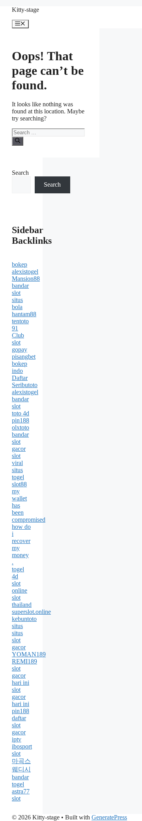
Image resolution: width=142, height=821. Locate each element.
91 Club (18, 332)
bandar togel (20, 781)
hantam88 (24, 314)
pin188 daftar (20, 714)
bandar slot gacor (20, 441)
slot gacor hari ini (20, 675)
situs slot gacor (19, 640)
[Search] (17, 141)
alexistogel (25, 271)
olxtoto (20, 427)
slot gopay (19, 346)
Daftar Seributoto (24, 381)
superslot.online (31, 611)
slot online (19, 587)
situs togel (18, 473)
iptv (16, 739)
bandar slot (20, 289)
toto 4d (20, 413)
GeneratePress (109, 817)
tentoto (20, 321)
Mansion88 (26, 278)
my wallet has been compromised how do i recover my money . (28, 526)
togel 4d (18, 573)
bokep (19, 264)
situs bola (17, 303)
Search (20, 172)
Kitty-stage (25, 9)
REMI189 (24, 661)
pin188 (20, 420)
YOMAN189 (29, 654)
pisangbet (24, 356)
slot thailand (22, 601)
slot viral (17, 459)
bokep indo (19, 367)
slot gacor (19, 729)
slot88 (19, 484)
